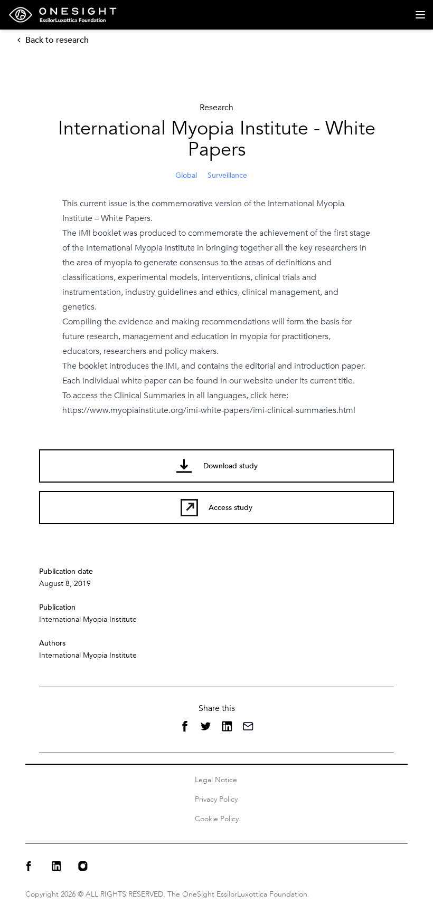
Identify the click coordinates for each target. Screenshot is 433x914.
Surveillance (227, 175)
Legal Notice (216, 780)
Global (186, 175)
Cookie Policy (217, 819)
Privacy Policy (216, 799)
